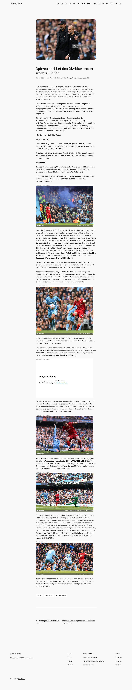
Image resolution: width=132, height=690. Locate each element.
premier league (61, 595)
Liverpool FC (85, 78)
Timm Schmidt (54, 78)
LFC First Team (65, 78)
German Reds (16, 3)
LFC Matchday (75, 78)
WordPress (21, 679)
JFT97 (39, 595)
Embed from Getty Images (43, 185)
